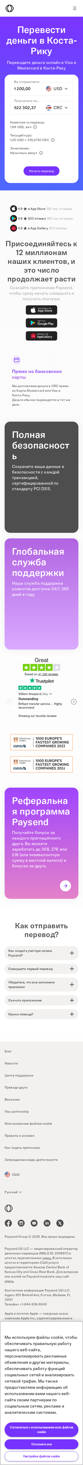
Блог (8, 1051)
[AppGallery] (41, 336)
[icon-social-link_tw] (60, 1223)
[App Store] (41, 310)
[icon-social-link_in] (21, 1223)
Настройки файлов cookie (41, 1456)
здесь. (47, 1258)
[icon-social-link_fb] (8, 1223)
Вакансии (12, 1099)
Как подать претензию (22, 1148)
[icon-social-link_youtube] (34, 1223)
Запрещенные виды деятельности (31, 1160)
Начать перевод (41, 171)
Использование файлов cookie (28, 1123)
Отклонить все (41, 1444)
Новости (11, 1063)
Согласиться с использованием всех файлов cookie (41, 1429)
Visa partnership (17, 1111)
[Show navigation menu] (74, 8)
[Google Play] (41, 323)
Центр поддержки (19, 1075)
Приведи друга (16, 1087)
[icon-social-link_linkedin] (47, 1223)
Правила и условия (19, 1135)
